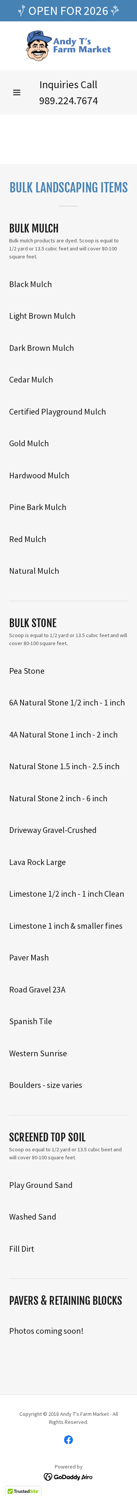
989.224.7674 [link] (68, 100)
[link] (68, 46)
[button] (16, 92)
